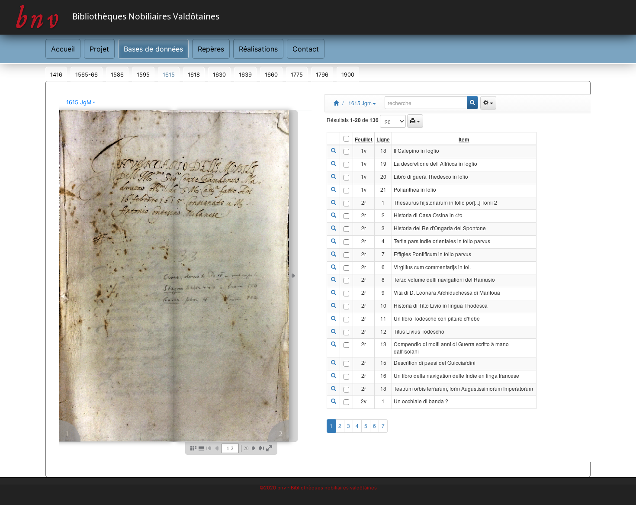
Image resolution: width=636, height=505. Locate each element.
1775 (297, 74)
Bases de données (153, 49)
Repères (211, 49)
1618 (194, 74)
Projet (99, 49)
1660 (271, 74)
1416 (56, 74)
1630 (219, 74)
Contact (305, 49)
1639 (245, 74)
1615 (169, 74)
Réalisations (258, 49)
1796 (322, 74)
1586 (117, 74)
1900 (347, 74)
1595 (143, 74)
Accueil (63, 49)
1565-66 (86, 74)
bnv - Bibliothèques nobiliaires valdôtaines (327, 488)
